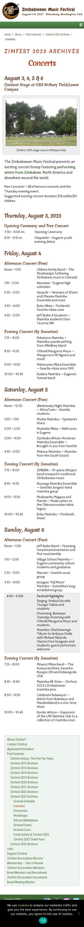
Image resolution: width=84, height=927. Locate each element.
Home (7, 34)
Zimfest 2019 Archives (24, 777)
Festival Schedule (24, 801)
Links (10, 849)
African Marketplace (26, 820)
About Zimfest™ (17, 739)
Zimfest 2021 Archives (24, 787)
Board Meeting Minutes (21, 882)
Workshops (21, 815)
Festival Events (23, 825)
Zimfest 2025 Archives (24, 844)
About (18, 34)
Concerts (19, 806)
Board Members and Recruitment (27, 872)
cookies (23, 905)
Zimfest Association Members (26, 868)
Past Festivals (33, 34)
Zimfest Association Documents (27, 877)
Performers (21, 811)
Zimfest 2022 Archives (24, 792)
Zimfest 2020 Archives (24, 782)
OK (43, 920)
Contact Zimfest (17, 744)
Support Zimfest (17, 853)
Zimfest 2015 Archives (24, 763)
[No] (78, 913)
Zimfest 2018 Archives (24, 773)
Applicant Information (20, 749)
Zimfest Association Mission (25, 858)
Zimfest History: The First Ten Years (31, 758)
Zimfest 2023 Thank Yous (29, 839)
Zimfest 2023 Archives (57, 34)
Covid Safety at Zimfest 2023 (31, 834)
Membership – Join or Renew (25, 863)
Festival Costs (22, 830)
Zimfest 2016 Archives (24, 768)
